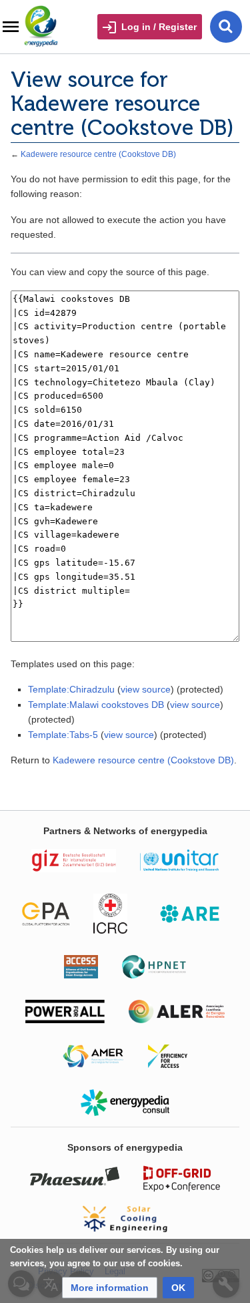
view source (146, 689)
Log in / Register (159, 26)
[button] (109, 1287)
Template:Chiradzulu (71, 689)
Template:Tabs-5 (63, 734)
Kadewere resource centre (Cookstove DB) (98, 154)
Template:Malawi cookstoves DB (96, 704)
